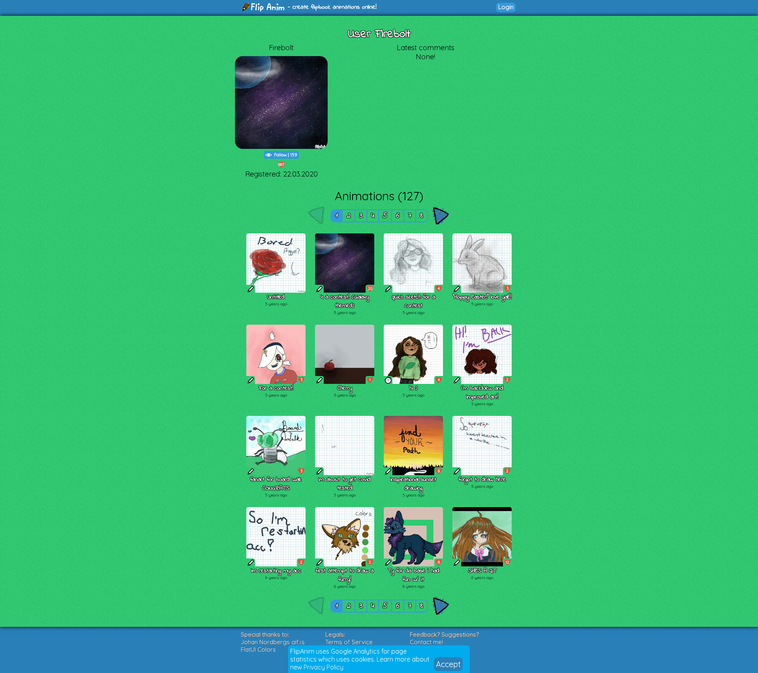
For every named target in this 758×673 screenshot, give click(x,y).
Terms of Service (349, 642)
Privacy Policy (323, 667)
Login (506, 7)
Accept (448, 664)
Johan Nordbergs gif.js (273, 642)
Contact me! (426, 642)
